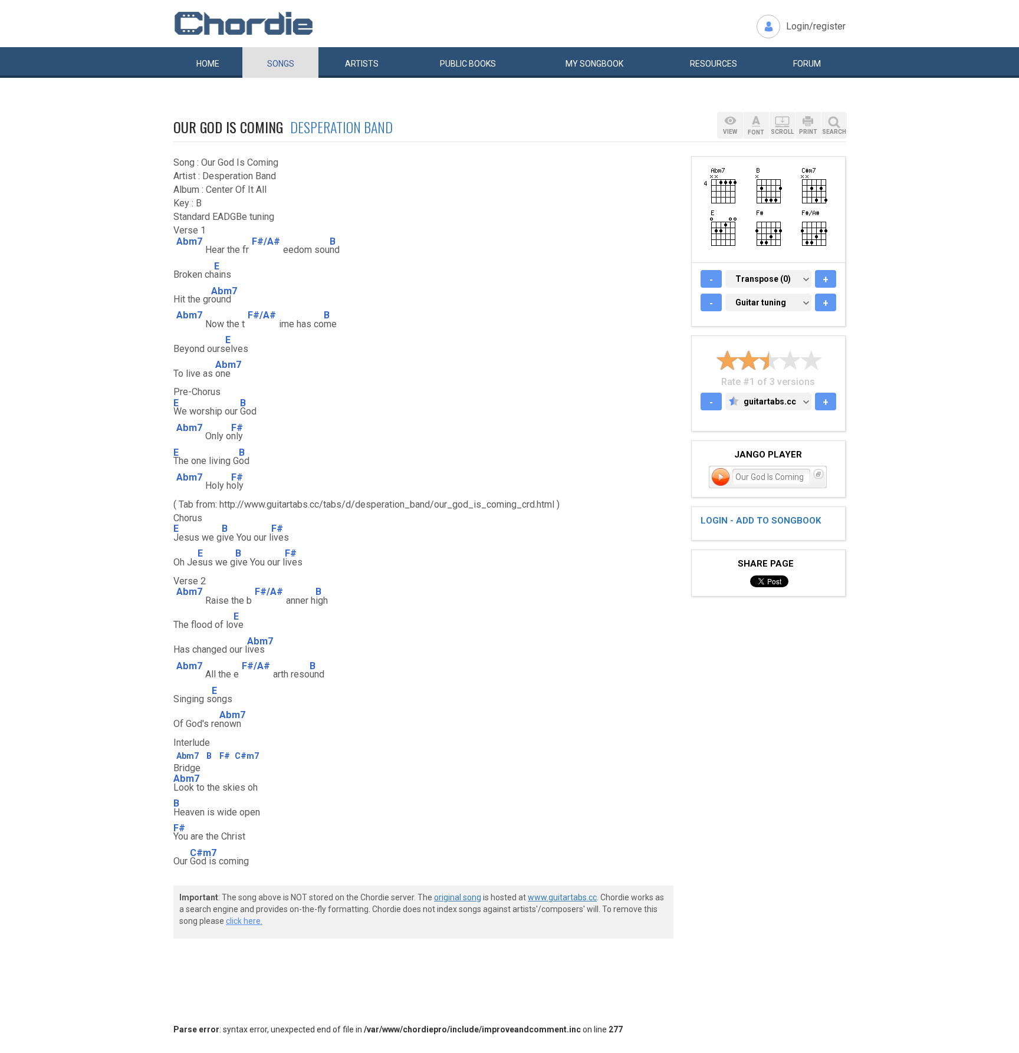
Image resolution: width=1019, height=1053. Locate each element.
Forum (807, 63)
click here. (244, 921)
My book (594, 63)
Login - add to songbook (761, 520)
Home (207, 63)
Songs (280, 63)
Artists (362, 63)
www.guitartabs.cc (562, 897)
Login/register (816, 26)
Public (468, 63)
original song (457, 897)
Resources (713, 63)
